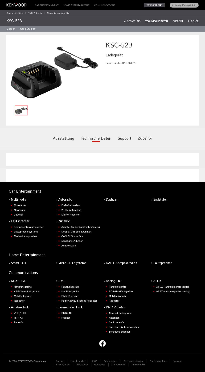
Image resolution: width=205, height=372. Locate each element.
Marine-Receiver (70, 215)
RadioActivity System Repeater (79, 301)
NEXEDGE (18, 281)
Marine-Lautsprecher (25, 236)
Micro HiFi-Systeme (72, 263)
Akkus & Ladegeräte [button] (58, 13)
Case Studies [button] (27, 28)
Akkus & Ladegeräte (120, 313)
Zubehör (193, 21)
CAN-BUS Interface (72, 236)
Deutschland (154, 5)
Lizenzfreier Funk (70, 307)
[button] (54, 72)
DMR (62, 281)
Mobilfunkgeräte (23, 296)
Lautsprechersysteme (26, 232)
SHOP (94, 361)
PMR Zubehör (35, 13)
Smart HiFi (18, 263)
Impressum (99, 364)
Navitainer (19, 210)
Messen (10, 28)
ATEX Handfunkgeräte (26, 291)
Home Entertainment (76, 5)
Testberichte (110, 361)
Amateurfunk (20, 307)
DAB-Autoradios (70, 205)
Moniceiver (20, 205)
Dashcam (112, 199)
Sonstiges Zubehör (72, 241)
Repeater (19, 301)
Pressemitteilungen (134, 361)
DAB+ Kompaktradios (121, 263)
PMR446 (66, 313)
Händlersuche (78, 361)
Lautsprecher (20, 221)
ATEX (157, 281)
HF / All (18, 318)
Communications (104, 5)
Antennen (114, 318)
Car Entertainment (47, 5)
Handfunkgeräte (23, 287)
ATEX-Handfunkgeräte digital (172, 287)
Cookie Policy (138, 364)
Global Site (82, 364)
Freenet (65, 318)
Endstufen (160, 199)
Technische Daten (156, 21)
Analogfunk (113, 281)
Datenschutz (118, 364)
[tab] (63, 140)
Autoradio (65, 199)
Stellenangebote (158, 361)
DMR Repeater (69, 296)
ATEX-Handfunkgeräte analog (172, 291)
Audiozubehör (116, 322)
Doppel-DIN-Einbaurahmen (76, 232)
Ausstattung (132, 21)
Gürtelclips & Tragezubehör (124, 327)
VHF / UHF (20, 313)
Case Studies (63, 364)
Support (178, 21)
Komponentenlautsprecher (29, 227)
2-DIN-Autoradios (71, 210)
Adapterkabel (68, 246)
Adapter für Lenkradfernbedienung (80, 227)
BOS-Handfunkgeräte (121, 291)
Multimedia (18, 199)
